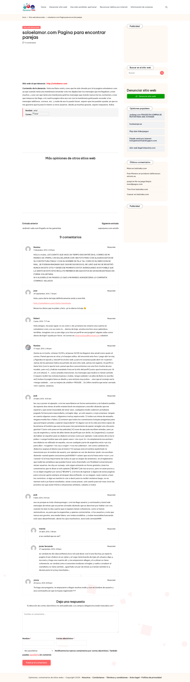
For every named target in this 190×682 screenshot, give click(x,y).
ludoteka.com (141, 168)
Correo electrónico (65, 638)
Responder (111, 247)
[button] (162, 73)
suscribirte (34, 655)
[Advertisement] (70, 65)
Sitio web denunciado (31, 27)
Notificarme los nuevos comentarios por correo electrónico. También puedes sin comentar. (69, 653)
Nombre (26, 638)
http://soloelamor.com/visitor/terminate (52, 303)
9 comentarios (30, 43)
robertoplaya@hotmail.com (87, 335)
